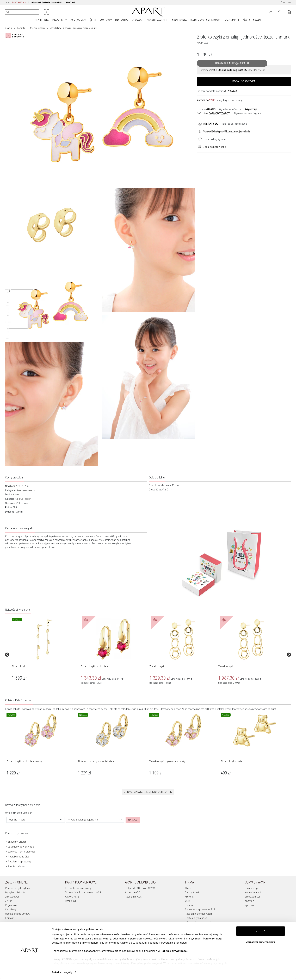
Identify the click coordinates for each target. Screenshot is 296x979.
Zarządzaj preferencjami (260, 941)
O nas (188, 888)
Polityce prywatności (174, 950)
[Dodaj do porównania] (198, 146)
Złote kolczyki (19, 666)
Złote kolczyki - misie (231, 761)
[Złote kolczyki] (44, 639)
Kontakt (9, 918)
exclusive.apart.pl (254, 892)
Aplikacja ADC (132, 892)
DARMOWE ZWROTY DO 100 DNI (46, 2)
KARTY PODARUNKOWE (205, 20)
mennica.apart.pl (254, 888)
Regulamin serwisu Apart (198, 913)
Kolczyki (21, 28)
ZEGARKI (138, 20)
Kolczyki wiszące (37, 28)
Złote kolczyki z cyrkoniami (94, 666)
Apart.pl (8, 28)
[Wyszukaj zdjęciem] (46, 12)
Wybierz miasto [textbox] (17, 819)
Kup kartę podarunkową (78, 888)
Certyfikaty (10, 909)
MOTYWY (106, 20)
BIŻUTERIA (42, 20)
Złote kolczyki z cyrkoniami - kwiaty (24, 761)
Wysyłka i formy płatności (21, 851)
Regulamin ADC (133, 896)
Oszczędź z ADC (232, 63)
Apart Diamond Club (18, 856)
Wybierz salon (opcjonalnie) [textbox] (83, 819)
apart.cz (249, 901)
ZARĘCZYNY (78, 20)
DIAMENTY (59, 20)
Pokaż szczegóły (62, 972)
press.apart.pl (252, 896)
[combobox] (36, 820)
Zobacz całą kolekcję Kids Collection (148, 792)
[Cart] (289, 12)
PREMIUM (121, 20)
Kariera (189, 905)
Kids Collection (23, 498)
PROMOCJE (232, 20)
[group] (44, 654)
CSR (187, 901)
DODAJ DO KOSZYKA (243, 81)
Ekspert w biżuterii (17, 841)
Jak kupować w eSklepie (20, 846)
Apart (16, 494)
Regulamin (11, 905)
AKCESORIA (179, 20)
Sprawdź (132, 819)
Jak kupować (12, 896)
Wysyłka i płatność (15, 892)
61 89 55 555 (230, 91)
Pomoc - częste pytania (17, 888)
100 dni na (213, 113)
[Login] (271, 11)
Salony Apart (192, 892)
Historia (189, 896)
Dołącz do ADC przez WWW (140, 888)
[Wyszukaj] (8, 12)
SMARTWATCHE (157, 20)
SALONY (286, 2)
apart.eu (249, 905)
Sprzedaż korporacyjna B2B (200, 909)
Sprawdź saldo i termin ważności (83, 892)
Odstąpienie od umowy (17, 913)
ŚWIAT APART (252, 20)
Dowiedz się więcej (256, 70)
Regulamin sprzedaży (19, 861)
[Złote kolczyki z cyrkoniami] (113, 639)
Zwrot (8, 901)
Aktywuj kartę (72, 896)
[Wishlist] (280, 11)
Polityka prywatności (196, 918)
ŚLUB (92, 20)
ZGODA (260, 931)
